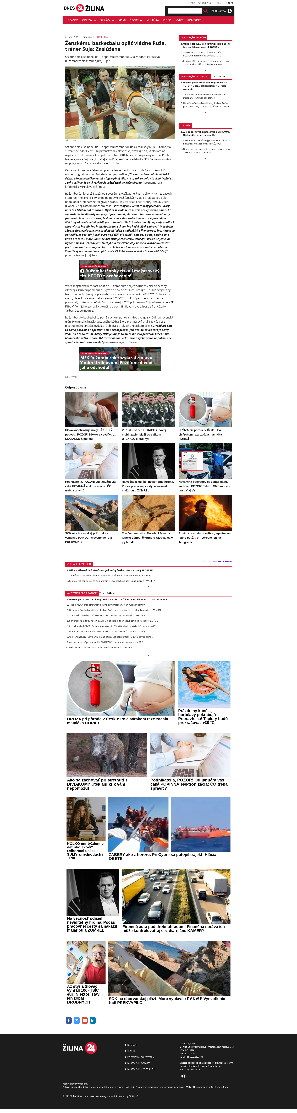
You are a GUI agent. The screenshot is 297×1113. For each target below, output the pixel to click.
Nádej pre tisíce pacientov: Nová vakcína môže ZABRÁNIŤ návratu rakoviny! (206, 150)
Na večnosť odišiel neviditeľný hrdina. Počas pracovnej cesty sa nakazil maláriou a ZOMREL (206, 105)
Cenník (131, 1050)
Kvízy (179, 20)
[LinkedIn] (93, 1020)
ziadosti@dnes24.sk (190, 1069)
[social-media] (182, 1076)
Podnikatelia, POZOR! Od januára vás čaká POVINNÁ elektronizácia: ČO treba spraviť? (112, 626)
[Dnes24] (95, 8)
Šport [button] (135, 20)
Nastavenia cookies (138, 1063)
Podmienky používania (140, 1057)
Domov (73, 20)
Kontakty (194, 20)
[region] (107, 8)
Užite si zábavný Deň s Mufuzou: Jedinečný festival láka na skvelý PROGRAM (206, 45)
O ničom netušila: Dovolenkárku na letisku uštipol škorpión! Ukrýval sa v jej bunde (111, 636)
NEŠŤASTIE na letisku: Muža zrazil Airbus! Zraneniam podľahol (100, 647)
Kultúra (153, 20)
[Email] (85, 1020)
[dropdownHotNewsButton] (205, 158)
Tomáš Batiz (88, 36)
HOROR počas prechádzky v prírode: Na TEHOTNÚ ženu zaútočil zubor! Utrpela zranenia (205, 86)
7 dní (213, 76)
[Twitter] (77, 1020)
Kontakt (132, 1044)
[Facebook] (69, 1020)
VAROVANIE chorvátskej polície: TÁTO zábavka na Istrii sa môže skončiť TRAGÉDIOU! (206, 142)
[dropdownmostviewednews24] (205, 112)
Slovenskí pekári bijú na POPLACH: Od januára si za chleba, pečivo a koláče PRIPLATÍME (113, 620)
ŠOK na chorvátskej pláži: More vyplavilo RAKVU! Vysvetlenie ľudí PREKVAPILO (108, 615)
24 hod (222, 76)
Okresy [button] (88, 20)
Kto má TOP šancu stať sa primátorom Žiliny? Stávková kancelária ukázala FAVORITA (206, 62)
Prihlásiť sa (219, 11)
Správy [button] (106, 20)
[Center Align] (205, 11)
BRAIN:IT (133, 1096)
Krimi (122, 20)
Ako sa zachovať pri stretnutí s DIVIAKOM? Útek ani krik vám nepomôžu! (206, 133)
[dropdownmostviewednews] (205, 70)
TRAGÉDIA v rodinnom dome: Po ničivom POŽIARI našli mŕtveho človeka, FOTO (204, 54)
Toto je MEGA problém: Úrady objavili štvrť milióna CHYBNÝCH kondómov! (205, 96)
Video (167, 20)
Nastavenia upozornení (141, 1069)
